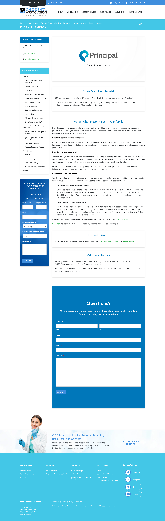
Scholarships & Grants (105, 474)
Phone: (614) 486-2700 (29, 512)
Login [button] (130, 3)
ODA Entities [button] (33, 3)
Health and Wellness (32, 102)
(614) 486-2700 (34, 197)
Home (22, 23)
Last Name (41, 203)
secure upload (128, 241)
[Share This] (140, 24)
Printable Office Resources (34, 118)
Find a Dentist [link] (56, 3)
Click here (56, 224)
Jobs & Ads (72, 12)
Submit (60, 392)
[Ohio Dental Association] (33, 12)
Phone (59, 335)
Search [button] (141, 3)
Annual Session (51, 471)
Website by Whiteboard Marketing (102, 506)
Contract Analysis (31, 86)
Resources (26, 77)
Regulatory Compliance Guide (35, 167)
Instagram (137, 480)
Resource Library (28, 159)
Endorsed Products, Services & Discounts (55, 23)
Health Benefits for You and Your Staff (35, 138)
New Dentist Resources (33, 110)
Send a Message (32, 59)
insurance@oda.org (125, 219)
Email (59, 345)
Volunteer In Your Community (107, 480)
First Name (27, 203)
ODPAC (23, 477)
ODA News (29, 155)
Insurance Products (79, 23)
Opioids (25, 171)
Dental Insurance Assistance (35, 94)
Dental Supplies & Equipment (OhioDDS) (35, 132)
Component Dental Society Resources (34, 81)
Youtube (137, 494)
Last (101, 329)
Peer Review (29, 114)
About (60, 12)
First (58, 329)
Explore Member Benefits (130, 442)
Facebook (137, 472)
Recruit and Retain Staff (33, 122)
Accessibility (56, 502)
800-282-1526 (31, 54)
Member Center (89, 12)
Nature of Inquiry (30, 222)
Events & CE (105, 12)
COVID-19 (28, 90)
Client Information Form (109, 241)
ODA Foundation (103, 477)
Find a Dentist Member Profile (36, 98)
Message (60, 356)
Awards (99, 471)
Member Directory (31, 163)
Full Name (60, 321)
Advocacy (120, 12)
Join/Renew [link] (118, 3)
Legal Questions (31, 106)
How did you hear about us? (33, 232)
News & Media (27, 151)
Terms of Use (79, 502)
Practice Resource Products (35, 147)
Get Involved (135, 12)
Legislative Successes (28, 474)
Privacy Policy (68, 502)
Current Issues (25, 471)
